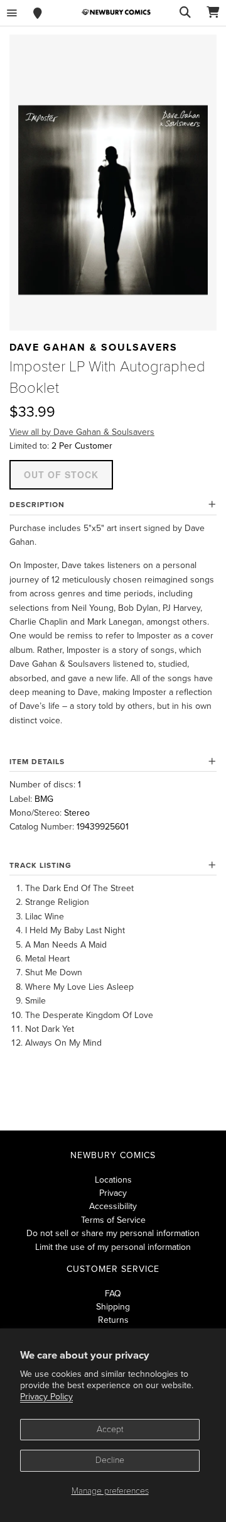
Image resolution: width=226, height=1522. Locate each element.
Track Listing (40, 865)
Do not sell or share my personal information (113, 1233)
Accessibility (113, 1206)
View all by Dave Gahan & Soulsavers (81, 432)
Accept (110, 1429)
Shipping (113, 1306)
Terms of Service (113, 1220)
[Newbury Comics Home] (116, 12)
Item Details (37, 761)
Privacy (113, 1193)
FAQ (113, 1293)
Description (37, 504)
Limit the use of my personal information (113, 1247)
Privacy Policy (46, 1396)
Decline (109, 1460)
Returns (113, 1320)
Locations (113, 1179)
